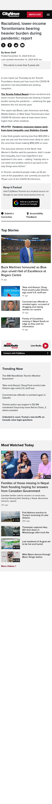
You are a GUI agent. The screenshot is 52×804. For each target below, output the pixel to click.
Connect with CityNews (14, 353)
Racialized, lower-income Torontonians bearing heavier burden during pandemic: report (23, 31)
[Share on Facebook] (10, 45)
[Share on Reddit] (16, 45)
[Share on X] (3, 45)
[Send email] (22, 45)
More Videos (7, 566)
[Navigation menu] (48, 14)
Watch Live (35, 14)
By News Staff (8, 52)
